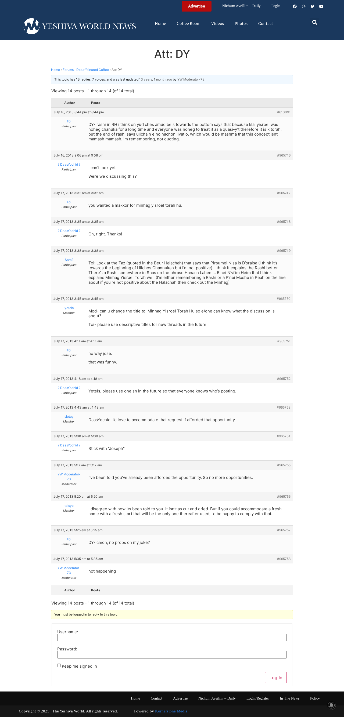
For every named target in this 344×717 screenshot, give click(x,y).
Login (275, 6)
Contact (265, 24)
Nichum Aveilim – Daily (241, 6)
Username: (67, 632)
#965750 (284, 299)
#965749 (284, 251)
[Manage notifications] (331, 705)
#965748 (284, 222)
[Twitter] (312, 6)
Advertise (180, 698)
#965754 (284, 436)
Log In (276, 677)
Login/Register (257, 698)
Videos (217, 24)
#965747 (284, 193)
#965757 (284, 530)
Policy (315, 698)
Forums (68, 70)
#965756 (284, 496)
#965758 (284, 559)
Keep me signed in (79, 666)
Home (160, 24)
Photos (241, 24)
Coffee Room (188, 24)
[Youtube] (321, 6)
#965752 (284, 379)
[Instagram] (303, 6)
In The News (289, 698)
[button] (314, 22)
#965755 (284, 465)
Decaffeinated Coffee (92, 70)
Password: (67, 649)
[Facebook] (295, 6)
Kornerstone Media (171, 711)
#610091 (284, 112)
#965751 (284, 341)
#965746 (284, 155)
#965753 (284, 407)
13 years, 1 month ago (155, 79)
